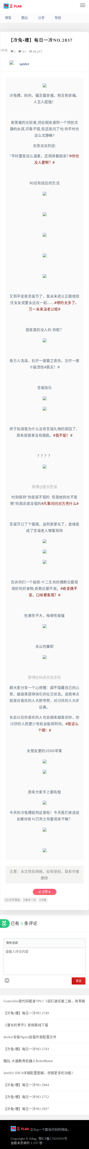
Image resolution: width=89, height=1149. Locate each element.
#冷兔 (42, 900)
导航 (58, 18)
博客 (8, 18)
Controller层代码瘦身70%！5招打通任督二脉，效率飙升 (46, 1001)
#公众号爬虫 (12, 900)
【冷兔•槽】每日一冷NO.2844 (26, 1085)
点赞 (45, 892)
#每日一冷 (29, 900)
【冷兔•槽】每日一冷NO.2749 (26, 1013)
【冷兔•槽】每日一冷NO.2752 (26, 1097)
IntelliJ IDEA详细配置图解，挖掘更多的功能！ (39, 1073)
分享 (41, 18)
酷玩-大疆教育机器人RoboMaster (28, 1061)
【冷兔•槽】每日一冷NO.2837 (26, 1109)
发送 (78, 981)
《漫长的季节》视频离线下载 (26, 1025)
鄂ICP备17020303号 (52, 1138)
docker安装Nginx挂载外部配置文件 (30, 1037)
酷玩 (24, 18)
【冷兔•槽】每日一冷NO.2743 (26, 1049)
